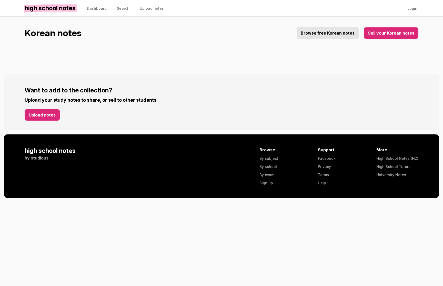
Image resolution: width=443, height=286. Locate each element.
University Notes (391, 175)
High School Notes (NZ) (397, 158)
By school (268, 166)
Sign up (266, 183)
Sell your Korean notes (391, 33)
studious (39, 158)
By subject (268, 158)
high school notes (50, 150)
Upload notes (42, 115)
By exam (266, 175)
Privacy (324, 166)
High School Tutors (393, 166)
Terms (323, 175)
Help (322, 183)
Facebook (327, 158)
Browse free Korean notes (328, 33)
